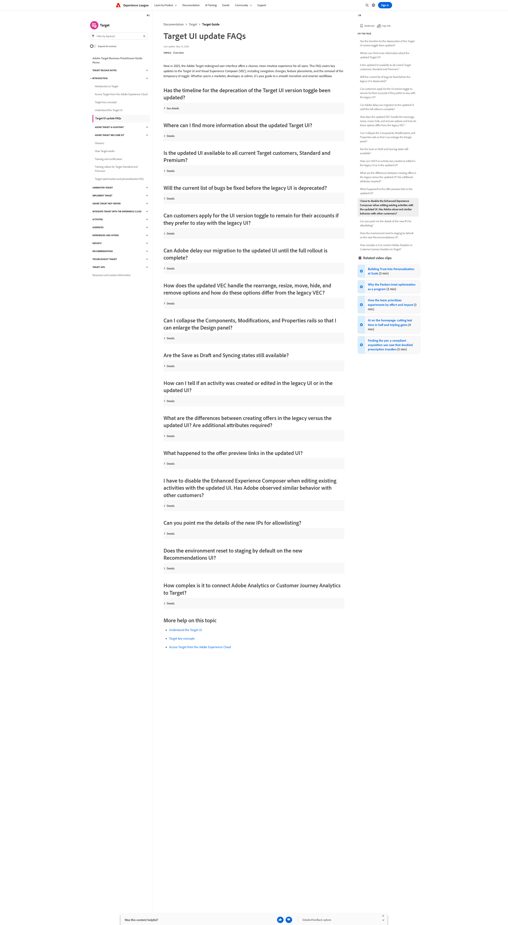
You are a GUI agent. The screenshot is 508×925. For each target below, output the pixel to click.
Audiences (98, 227)
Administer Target (102, 187)
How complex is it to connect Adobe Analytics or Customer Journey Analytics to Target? (386, 247)
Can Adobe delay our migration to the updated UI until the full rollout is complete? (387, 107)
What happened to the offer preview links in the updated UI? (386, 191)
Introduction (100, 78)
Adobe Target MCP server (106, 203)
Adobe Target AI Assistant (109, 127)
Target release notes (104, 70)
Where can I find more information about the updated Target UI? (384, 55)
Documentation (174, 24)
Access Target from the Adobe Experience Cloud (200, 647)
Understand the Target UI (185, 630)
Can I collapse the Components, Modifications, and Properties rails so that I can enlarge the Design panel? (387, 137)
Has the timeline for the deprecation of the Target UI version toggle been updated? (387, 43)
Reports (97, 243)
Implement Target (102, 195)
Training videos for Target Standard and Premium (116, 169)
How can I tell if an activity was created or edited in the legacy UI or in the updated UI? (387, 163)
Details (171, 136)
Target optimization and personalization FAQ (119, 179)
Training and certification (108, 159)
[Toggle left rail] (148, 15)
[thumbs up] (280, 920)
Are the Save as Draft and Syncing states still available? (384, 151)
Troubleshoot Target (104, 259)
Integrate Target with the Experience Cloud (116, 211)
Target (193, 24)
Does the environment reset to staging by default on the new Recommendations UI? (386, 235)
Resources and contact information (111, 275)
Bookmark (370, 25)
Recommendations (102, 251)
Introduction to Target (106, 86)
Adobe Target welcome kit (109, 135)
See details (173, 108)
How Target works (105, 151)
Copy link (386, 25)
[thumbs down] (289, 920)
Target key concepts (182, 638)
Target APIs (98, 267)
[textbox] (118, 36)
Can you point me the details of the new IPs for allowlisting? (385, 223)
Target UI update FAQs (108, 118)
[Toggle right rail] (359, 15)
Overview (178, 52)
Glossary (99, 143)
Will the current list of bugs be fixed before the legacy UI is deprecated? (385, 79)
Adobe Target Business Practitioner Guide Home (117, 60)
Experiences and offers (105, 235)
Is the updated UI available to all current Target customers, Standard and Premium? (385, 67)
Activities (97, 219)
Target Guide (210, 24)
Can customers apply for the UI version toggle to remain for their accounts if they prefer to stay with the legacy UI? (388, 93)
